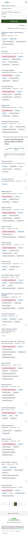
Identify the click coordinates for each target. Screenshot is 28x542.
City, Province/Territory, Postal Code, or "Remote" (11, 13)
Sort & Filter (21, 25)
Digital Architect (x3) (6, 191)
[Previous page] (3, 504)
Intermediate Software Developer (9, 121)
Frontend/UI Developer (7, 86)
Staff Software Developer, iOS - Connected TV (12, 341)
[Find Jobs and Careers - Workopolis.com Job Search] (7, 2)
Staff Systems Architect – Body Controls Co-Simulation (12, 294)
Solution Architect (6, 363)
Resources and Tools (13, 513)
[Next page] (24, 504)
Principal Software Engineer (8, 408)
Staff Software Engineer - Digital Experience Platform (12, 33)
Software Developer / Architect (9, 329)
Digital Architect (5, 105)
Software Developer (6, 207)
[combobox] (14, 8)
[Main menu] (26, 2)
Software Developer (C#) (7, 425)
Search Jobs (14, 21)
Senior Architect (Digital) (7, 70)
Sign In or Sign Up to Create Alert (16, 149)
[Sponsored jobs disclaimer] (26, 28)
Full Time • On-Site (6, 261)
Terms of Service (7, 154)
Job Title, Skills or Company (8, 6)
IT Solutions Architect (6, 161)
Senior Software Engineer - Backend (10, 275)
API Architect (4, 51)
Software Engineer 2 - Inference (9, 462)
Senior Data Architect (6, 485)
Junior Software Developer (8, 314)
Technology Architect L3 (7, 179)
